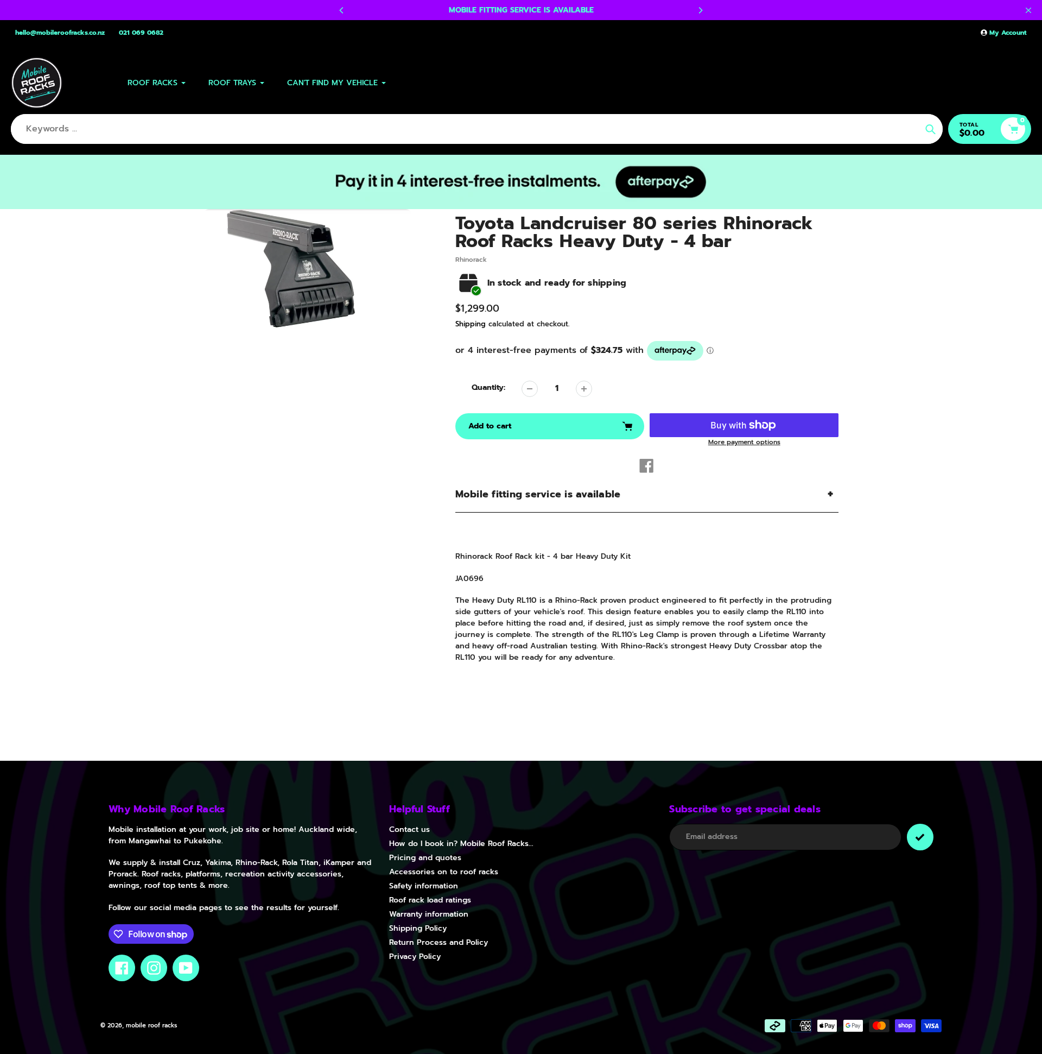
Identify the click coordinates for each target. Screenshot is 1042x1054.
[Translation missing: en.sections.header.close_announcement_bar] (1028, 10)
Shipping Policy (418, 928)
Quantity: (488, 387)
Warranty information (428, 914)
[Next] (700, 10)
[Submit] (920, 837)
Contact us (409, 829)
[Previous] (341, 10)
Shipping (470, 324)
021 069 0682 (141, 32)
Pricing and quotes (425, 857)
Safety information (423, 886)
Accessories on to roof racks (443, 872)
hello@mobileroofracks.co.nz (60, 32)
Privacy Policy (415, 956)
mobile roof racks (151, 1025)
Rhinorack (471, 259)
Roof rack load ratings (430, 900)
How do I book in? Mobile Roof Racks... (461, 843)
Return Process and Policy (438, 942)
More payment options (744, 442)
